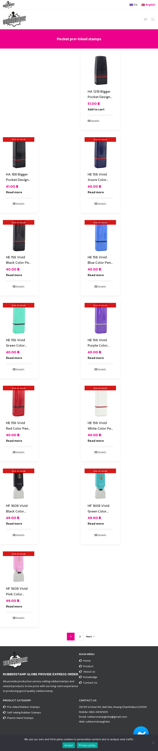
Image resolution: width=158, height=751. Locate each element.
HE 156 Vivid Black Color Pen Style (18, 263)
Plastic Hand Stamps (20, 718)
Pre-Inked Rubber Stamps (23, 707)
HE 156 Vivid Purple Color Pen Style (98, 345)
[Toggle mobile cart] (145, 19)
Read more (14, 192)
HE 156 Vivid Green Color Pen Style (15, 345)
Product (88, 666)
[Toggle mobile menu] (153, 19)
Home (87, 660)
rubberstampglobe (98, 721)
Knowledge (90, 677)
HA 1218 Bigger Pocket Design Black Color (99, 97)
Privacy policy (87, 745)
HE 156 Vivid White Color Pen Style (100, 428)
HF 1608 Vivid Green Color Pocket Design (99, 511)
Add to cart (96, 109)
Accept (68, 745)
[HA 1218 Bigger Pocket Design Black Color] (100, 70)
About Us (89, 671)
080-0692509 (98, 712)
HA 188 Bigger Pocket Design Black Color (17, 180)
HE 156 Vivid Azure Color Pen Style (97, 180)
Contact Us (90, 682)
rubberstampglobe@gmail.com (107, 716)
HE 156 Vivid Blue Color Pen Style (99, 263)
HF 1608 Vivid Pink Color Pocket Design (17, 594)
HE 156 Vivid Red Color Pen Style (17, 428)
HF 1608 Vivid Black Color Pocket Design (17, 511)
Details (95, 121)
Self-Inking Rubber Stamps (24, 712)
